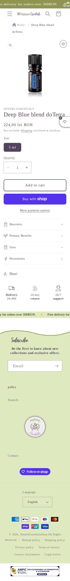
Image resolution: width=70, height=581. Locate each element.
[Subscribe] (56, 366)
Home (21, 24)
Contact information (27, 554)
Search (13, 400)
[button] (9, 13)
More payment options (35, 210)
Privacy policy (24, 547)
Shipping (26, 130)
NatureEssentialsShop (33, 534)
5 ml (12, 147)
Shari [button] (13, 274)
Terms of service (49, 547)
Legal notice (52, 554)
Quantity (9, 158)
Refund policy (31, 540)
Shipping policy (55, 540)
